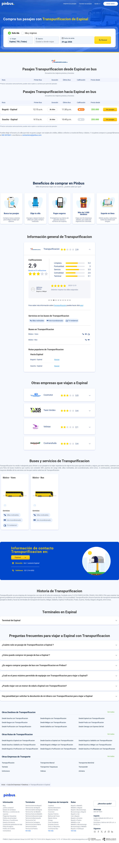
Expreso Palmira (53, 814)
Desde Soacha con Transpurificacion (15, 718)
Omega (50, 820)
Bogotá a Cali (75, 814)
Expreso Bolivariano (54, 808)
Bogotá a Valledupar (77, 828)
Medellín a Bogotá (76, 808)
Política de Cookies (9, 828)
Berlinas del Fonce (54, 816)
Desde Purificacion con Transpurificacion (16, 726)
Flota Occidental (53, 822)
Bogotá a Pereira (76, 820)
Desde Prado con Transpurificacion (91, 722)
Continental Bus (53, 828)
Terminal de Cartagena (32, 822)
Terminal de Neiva (31, 826)
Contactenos (7, 831)
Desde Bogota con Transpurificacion (53, 718)
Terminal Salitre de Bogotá (33, 810)
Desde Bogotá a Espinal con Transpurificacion (18, 740)
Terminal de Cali (30, 820)
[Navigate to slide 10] (70, 300)
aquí (81, 305)
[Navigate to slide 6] (61, 300)
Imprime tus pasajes (69, 4)
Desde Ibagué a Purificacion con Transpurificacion (58, 749)
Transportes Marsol (47, 763)
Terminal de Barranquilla (33, 818)
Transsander (83, 767)
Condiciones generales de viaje (12, 824)
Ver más (28, 831)
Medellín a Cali (75, 822)
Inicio (3, 785)
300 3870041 (6, 135)
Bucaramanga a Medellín (79, 826)
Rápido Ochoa (52, 818)
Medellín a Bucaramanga (79, 824)
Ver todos (110, 712)
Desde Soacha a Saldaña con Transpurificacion (19, 745)
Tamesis (5, 767)
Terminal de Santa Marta (33, 824)
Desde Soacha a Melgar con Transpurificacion (95, 745)
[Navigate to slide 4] (56, 300)
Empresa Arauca (53, 824)
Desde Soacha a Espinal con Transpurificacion (56, 740)
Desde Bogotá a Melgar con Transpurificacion (56, 745)
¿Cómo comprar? (8, 808)
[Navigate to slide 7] (63, 300)
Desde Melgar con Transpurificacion (53, 722)
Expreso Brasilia (53, 810)
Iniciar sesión (110, 4)
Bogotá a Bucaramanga (78, 810)
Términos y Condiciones (10, 820)
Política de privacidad (9, 818)
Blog (4, 805)
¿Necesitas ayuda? (105, 804)
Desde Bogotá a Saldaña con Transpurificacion (95, 740)
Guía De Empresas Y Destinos (18, 785)
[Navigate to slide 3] (54, 300)
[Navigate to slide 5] (58, 300)
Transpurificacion (60, 305)
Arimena (82, 771)
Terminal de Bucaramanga (33, 816)
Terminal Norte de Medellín (33, 814)
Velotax (43, 771)
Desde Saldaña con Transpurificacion (53, 726)
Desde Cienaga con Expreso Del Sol (91, 726)
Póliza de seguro (8, 826)
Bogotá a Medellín (76, 805)
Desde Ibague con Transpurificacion (15, 722)
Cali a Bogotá (75, 816)
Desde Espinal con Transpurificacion (92, 718)
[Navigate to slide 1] (49, 300)
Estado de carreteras (9, 810)
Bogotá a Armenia (76, 818)
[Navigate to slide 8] (65, 300)
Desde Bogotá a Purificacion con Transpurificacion (20, 749)
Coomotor (51, 812)
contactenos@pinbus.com (31, 135)
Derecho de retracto (9, 822)
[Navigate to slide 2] (51, 300)
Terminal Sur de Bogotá (32, 808)
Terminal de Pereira (31, 828)
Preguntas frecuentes (9, 816)
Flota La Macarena (54, 826)
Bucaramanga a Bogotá (78, 812)
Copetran (51, 805)
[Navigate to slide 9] (67, 300)
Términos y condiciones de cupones (11, 813)
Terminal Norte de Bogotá (33, 805)
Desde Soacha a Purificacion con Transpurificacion (97, 749)
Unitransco (6, 771)
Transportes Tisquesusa (49, 767)
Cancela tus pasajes (85, 4)
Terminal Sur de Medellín (33, 812)
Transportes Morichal (86, 763)
